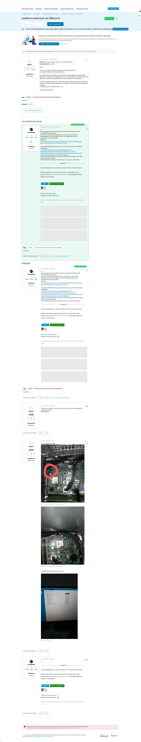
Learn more (64, 44)
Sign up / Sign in (113, 8)
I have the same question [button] (33, 110)
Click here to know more (120, 29)
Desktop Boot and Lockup (50, 14)
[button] (86, 59)
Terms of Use (33, 736)
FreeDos (28, 97)
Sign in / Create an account (49, 44)
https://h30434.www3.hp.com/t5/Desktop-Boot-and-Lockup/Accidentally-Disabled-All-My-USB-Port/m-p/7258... (58, 150)
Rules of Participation (46, 736)
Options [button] (117, 18)
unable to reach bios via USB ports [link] (71, 14)
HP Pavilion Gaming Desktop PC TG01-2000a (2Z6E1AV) (46, 97)
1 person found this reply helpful (60, 256)
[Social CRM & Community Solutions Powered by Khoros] (104, 735)
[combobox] (33, 24)
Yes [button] (42, 256)
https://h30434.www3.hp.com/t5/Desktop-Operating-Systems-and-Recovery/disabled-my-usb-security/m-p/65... (60, 142)
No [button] (48, 256)
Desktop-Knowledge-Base (48, 193)
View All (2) (24, 100)
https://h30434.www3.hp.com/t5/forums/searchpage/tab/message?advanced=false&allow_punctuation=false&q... (61, 154)
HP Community (26, 14)
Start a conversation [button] (55, 24)
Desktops (36, 14)
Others (31, 104)
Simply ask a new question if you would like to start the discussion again (74, 51)
